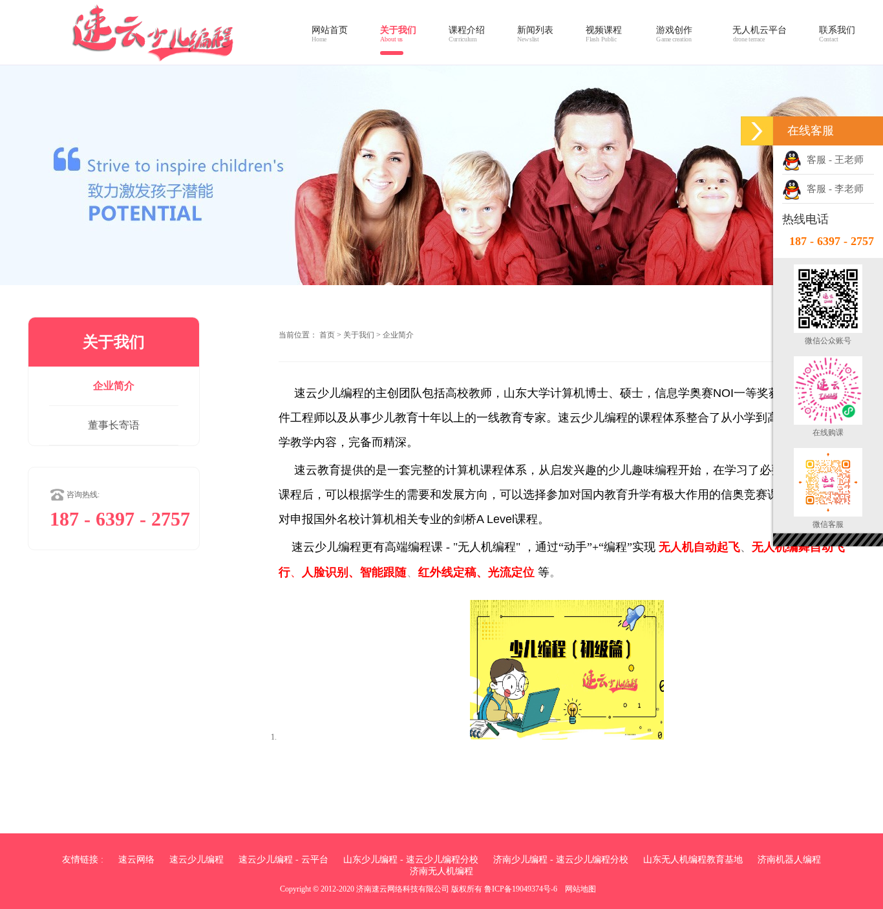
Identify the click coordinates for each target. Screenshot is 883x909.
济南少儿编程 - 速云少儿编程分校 (560, 859)
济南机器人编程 (789, 859)
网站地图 (580, 888)
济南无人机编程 (441, 871)
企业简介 (113, 385)
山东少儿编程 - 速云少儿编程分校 (410, 859)
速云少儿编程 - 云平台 (283, 859)
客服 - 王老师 (833, 160)
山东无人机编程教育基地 (693, 859)
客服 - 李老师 (833, 189)
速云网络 (136, 859)
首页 (327, 334)
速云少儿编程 (196, 859)
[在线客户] (757, 130)
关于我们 (358, 334)
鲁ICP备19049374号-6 (520, 888)
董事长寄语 (114, 425)
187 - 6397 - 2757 (831, 241)
